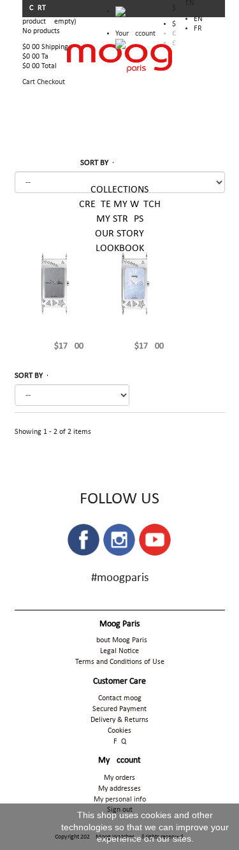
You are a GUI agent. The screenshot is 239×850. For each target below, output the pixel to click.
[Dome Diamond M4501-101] (134, 284)
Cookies (119, 731)
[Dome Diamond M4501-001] (54, 284)
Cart (38, 8)
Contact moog (119, 698)
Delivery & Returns (119, 720)
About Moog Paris (119, 640)
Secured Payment (119, 709)
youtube (155, 539)
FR (198, 28)
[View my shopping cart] (135, 14)
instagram (119, 539)
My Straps (119, 219)
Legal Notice (119, 651)
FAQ (119, 742)
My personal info (120, 799)
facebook (83, 539)
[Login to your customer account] (120, 44)
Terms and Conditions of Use (119, 662)
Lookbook (120, 248)
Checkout (51, 82)
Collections (119, 190)
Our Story (119, 234)
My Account (119, 760)
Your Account (135, 34)
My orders (119, 778)
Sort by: (119, 163)
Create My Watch (120, 204)
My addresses (119, 789)
